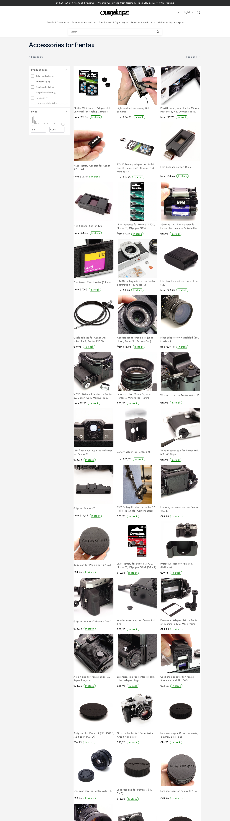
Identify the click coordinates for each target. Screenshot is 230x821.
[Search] (158, 32)
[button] (57, 22)
